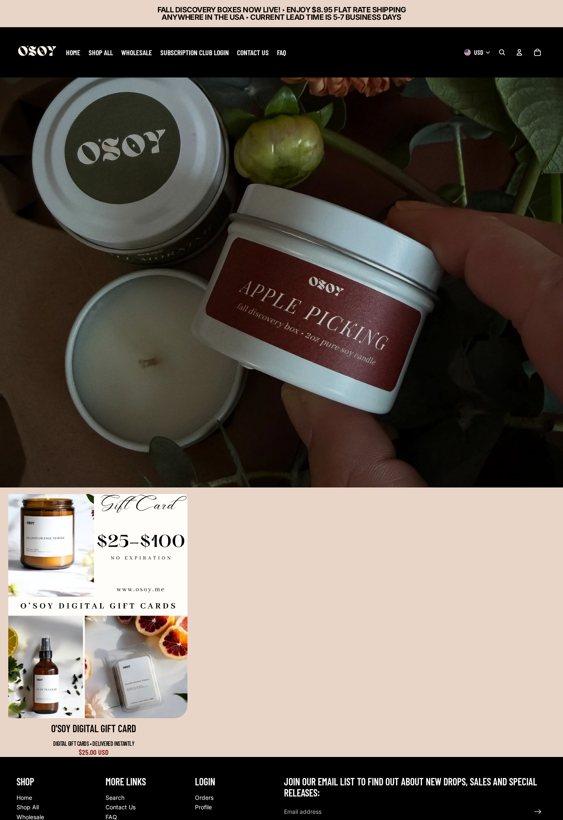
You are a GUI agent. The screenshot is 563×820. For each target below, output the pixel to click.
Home (24, 797)
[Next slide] (175, 606)
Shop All (27, 807)
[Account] (519, 52)
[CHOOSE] (174, 705)
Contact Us (121, 807)
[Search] (502, 52)
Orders (204, 797)
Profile (203, 807)
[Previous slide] (20, 606)
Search (115, 797)
